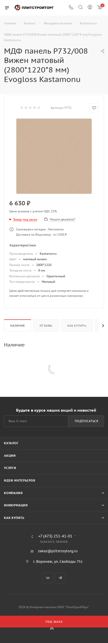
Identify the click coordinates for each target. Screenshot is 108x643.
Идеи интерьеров (19, 480)
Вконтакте (47, 578)
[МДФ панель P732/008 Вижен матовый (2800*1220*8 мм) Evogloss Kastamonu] (54, 156)
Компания (13, 493)
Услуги (10, 468)
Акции (10, 455)
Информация (16, 505)
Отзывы (46, 325)
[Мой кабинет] (90, 8)
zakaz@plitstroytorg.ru (58, 551)
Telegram (60, 578)
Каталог (11, 443)
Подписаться (86, 421)
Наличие (17, 325)
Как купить (76, 325)
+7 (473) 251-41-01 (55, 536)
